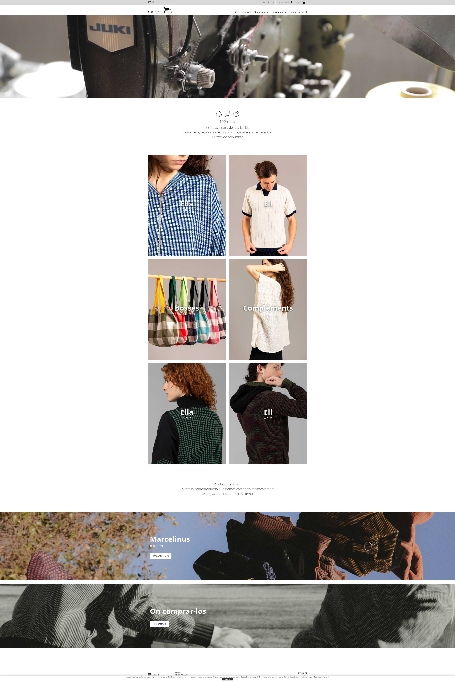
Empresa (178, 672)
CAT (149, 2)
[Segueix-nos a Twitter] (264, 3)
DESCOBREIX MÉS (161, 556)
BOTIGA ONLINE (153, 675)
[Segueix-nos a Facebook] (269, 3)
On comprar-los (181, 675)
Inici (149, 672)
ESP (153, 2)
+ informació (160, 624)
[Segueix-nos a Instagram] (273, 3)
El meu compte (283, 2)
